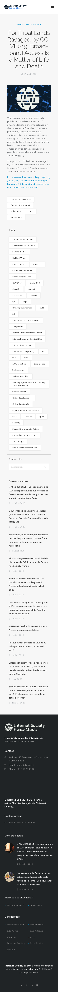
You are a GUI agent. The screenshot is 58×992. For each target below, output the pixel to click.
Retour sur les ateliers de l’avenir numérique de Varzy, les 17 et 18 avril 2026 (28, 646)
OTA (14, 416)
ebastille (16, 289)
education (32, 289)
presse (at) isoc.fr (25, 822)
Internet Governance (21, 345)
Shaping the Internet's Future (25, 429)
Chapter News (18, 264)
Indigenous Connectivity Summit (27, 332)
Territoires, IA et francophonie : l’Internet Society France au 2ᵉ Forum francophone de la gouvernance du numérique (29, 540)
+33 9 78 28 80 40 (26, 769)
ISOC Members (19, 364)
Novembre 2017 (15, 905)
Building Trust (18, 258)
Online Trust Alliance (22, 398)
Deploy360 (35, 283)
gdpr (25, 301)
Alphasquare (31, 972)
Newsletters (37, 924)
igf (13, 314)
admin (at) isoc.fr (25, 765)
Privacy (28, 416)
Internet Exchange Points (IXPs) (27, 339)
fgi (13, 301)
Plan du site (36, 943)
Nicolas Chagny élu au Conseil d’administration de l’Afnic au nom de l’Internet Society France (28, 562)
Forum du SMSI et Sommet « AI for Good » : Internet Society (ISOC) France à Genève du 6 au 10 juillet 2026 (26, 584)
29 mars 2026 (18, 703)
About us (12, 937)
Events (34, 295)
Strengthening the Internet (24, 435)
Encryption (17, 295)
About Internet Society (22, 239)
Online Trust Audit (20, 404)
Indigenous (16, 211)
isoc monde (16, 217)
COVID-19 (17, 283)
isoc (31, 211)
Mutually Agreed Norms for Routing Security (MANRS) (28, 384)
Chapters (37, 264)
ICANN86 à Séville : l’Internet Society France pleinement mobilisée (28, 628)
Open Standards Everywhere (25, 410)
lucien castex (18, 370)
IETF (42, 308)
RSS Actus (12, 931)
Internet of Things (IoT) (23, 351)
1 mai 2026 (17, 679)
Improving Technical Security (25, 320)
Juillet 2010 (36, 905)
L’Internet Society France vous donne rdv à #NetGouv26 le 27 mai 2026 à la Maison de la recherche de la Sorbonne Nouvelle (28, 668)
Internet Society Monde (29, 24)
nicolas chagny (19, 391)
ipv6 (14, 357)
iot (43, 351)
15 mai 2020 (30, 74)
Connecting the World (22, 276)
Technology (18, 441)
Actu (32, 937)
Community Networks (21, 199)
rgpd (41, 416)
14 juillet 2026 (18, 503)
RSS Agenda (36, 931)
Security (16, 423)
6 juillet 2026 (18, 551)
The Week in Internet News (24, 447)
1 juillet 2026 (18, 571)
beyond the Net (19, 252)
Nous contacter (15, 924)
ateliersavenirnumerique (23, 245)
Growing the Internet (20, 205)
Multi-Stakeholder (20, 376)
